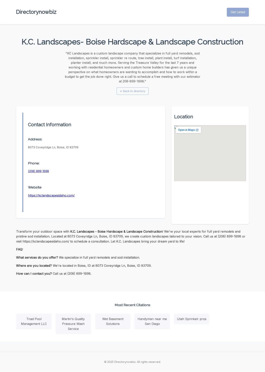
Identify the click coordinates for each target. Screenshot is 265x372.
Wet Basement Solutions (112, 321)
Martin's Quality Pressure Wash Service (73, 324)
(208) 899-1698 (38, 171)
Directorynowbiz (36, 12)
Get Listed (238, 12)
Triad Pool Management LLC (34, 321)
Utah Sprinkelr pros (191, 319)
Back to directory (132, 91)
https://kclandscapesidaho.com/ (51, 195)
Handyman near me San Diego (152, 321)
